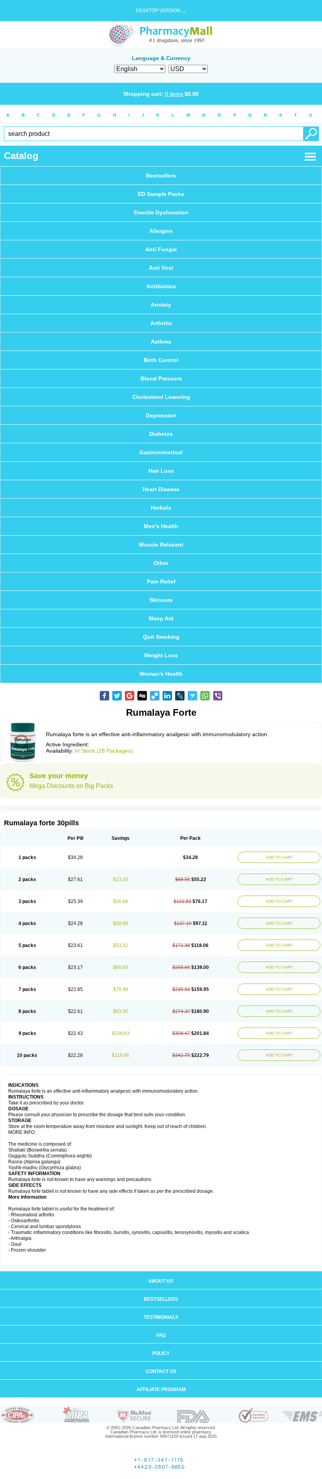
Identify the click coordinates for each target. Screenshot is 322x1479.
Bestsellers (161, 175)
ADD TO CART (279, 857)
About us (160, 1281)
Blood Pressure (161, 378)
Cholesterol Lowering (161, 397)
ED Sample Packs (161, 194)
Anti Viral (161, 268)
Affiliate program (161, 1389)
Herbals (161, 508)
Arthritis (161, 323)
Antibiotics (161, 286)
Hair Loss (161, 471)
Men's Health (161, 526)
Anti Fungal (161, 249)
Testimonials (161, 1317)
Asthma (161, 341)
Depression (161, 415)
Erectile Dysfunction (161, 212)
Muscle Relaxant (161, 544)
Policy (161, 1353)
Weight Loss (161, 655)
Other (161, 563)
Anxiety (161, 305)
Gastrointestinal (161, 452)
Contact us (161, 1371)
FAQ (161, 1335)
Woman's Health (161, 674)
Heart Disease (161, 489)
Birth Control (161, 360)
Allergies (161, 231)
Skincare (161, 600)
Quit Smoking (161, 637)
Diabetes (161, 434)
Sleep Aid (161, 618)
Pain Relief (161, 581)
